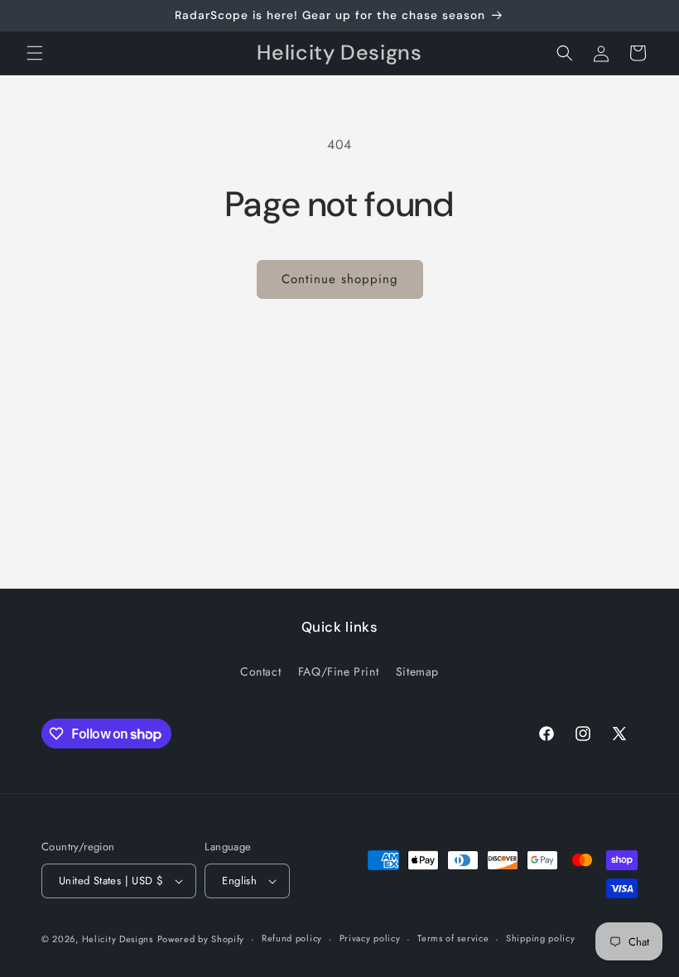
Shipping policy (540, 938)
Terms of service (453, 938)
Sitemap (417, 671)
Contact (260, 671)
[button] (35, 53)
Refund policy (292, 938)
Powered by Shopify (201, 939)
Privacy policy (370, 938)
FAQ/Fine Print (338, 671)
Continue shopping (340, 279)
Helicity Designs (117, 939)
